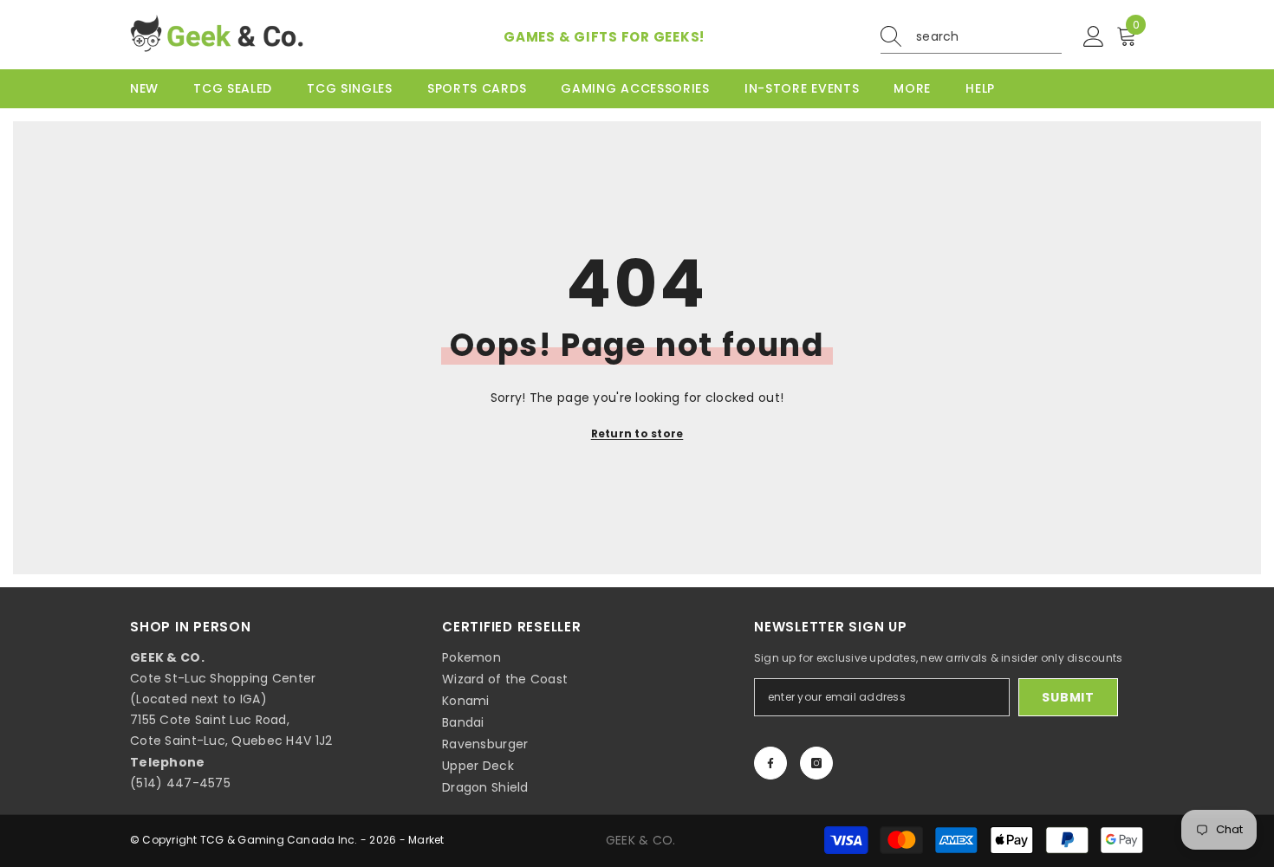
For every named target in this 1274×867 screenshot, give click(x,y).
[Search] (971, 37)
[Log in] (1093, 37)
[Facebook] (770, 763)
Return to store (637, 433)
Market (426, 839)
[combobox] (989, 36)
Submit (1068, 697)
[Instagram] (816, 763)
